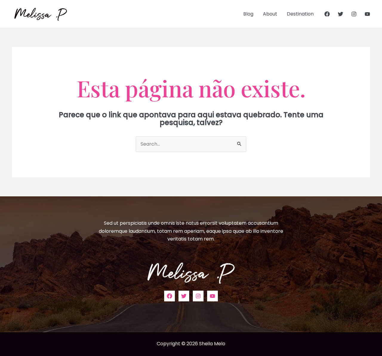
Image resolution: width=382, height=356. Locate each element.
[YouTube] (367, 14)
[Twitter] (340, 14)
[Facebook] (327, 14)
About (270, 13)
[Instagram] (354, 14)
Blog (248, 13)
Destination (300, 13)
